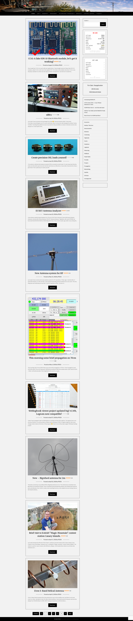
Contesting (86, 134)
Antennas (86, 131)
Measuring (86, 150)
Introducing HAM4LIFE (89, 99)
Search (86, 20)
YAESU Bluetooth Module (95, 92)
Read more (52, 76)
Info (38, 13)
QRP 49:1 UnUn (95, 88)
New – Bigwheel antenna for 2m (53, 478)
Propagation (87, 166)
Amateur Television (88, 125)
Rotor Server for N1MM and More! (92, 115)
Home (33, 13)
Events (85, 141)
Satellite (86, 172)
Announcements (88, 128)
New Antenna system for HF (52, 273)
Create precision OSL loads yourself (52, 157)
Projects (79, 13)
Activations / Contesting (66, 13)
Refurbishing (87, 169)
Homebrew (86, 144)
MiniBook (45, 13)
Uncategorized (87, 178)
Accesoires (86, 122)
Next (70, 613)
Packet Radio (87, 156)
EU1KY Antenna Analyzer (53, 210)
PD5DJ (66, 5)
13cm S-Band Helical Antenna (52, 590)
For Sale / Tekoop (89, 13)
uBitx (52, 114)
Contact (99, 13)
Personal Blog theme (74, 619)
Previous (36, 613)
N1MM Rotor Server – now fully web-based (94, 107)
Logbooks (86, 147)
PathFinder (53, 13)
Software (86, 175)
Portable (86, 159)
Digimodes (86, 137)
